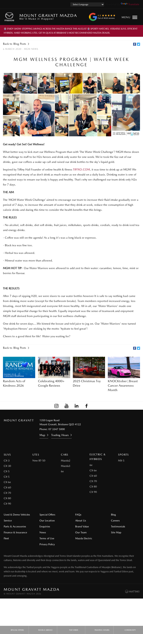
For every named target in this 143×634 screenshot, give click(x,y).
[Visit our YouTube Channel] (66, 406)
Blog (113, 514)
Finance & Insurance (15, 532)
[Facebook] (134, 44)
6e (62, 471)
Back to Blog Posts (14, 43)
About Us (80, 520)
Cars (64, 454)
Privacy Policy (47, 544)
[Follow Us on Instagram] (56, 406)
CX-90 (7, 503)
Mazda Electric (83, 538)
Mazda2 (65, 460)
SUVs (7, 454)
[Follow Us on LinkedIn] (76, 406)
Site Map (116, 532)
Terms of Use (46, 538)
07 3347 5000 (56, 429)
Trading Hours (60, 435)
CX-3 (6, 460)
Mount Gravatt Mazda (48, 16)
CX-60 (7, 487)
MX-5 (121, 460)
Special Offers (47, 514)
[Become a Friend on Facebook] (86, 406)
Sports (123, 454)
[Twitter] (138, 44)
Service (8, 520)
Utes (35, 454)
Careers (115, 520)
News (42, 532)
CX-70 (7, 492)
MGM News (31, 49)
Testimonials (118, 526)
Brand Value (82, 526)
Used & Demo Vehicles (17, 514)
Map (42, 435)
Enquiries (44, 526)
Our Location (47, 520)
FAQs (78, 514)
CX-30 (7, 465)
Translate (133, 4)
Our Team (81, 532)
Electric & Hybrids (98, 457)
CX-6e (7, 482)
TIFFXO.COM (81, 169)
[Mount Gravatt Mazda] (10, 17)
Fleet (6, 538)
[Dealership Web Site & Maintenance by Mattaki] (132, 591)
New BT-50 (38, 460)
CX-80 (7, 498)
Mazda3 (65, 465)
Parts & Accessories (15, 526)
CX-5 (6, 471)
